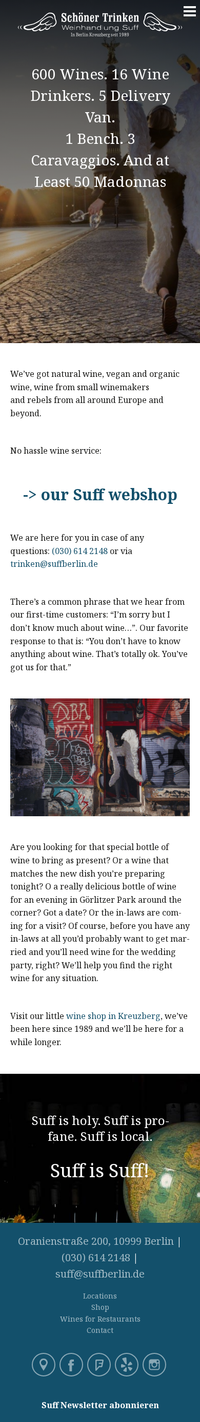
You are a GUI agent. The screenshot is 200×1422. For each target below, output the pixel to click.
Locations (100, 1296)
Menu (189, 16)
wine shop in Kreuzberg (113, 1016)
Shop (100, 1307)
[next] (176, 757)
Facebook (72, 1365)
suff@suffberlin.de (100, 1274)
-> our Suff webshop (100, 494)
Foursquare (100, 1365)
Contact (100, 1330)
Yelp (128, 1365)
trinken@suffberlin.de (55, 563)
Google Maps (44, 1365)
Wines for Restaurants (100, 1319)
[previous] (23, 757)
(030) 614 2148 (80, 551)
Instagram (155, 1365)
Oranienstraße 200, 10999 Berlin (96, 1241)
